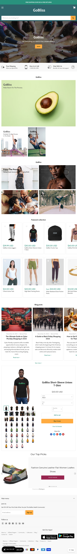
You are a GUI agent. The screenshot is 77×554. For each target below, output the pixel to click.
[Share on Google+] (57, 434)
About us (3, 532)
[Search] (73, 18)
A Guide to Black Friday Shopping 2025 (47, 337)
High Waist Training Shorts (32, 291)
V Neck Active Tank (8, 291)
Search (11, 534)
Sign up (29, 512)
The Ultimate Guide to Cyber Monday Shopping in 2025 (16, 337)
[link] (38, 472)
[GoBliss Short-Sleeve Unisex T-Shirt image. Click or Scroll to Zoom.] (22, 386)
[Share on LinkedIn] (60, 434)
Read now (16, 357)
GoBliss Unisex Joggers (9, 248)
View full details (57, 426)
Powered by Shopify (24, 545)
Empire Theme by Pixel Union (10, 545)
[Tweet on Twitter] (54, 434)
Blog (35, 532)
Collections (29, 532)
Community (21, 532)
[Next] (72, 42)
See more (38, 363)
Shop (41, 46)
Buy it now (57, 421)
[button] (52, 478)
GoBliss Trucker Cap (52, 248)
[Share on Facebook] (51, 434)
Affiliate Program (12, 532)
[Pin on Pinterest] (63, 434)
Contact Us (4, 534)
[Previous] (5, 42)
